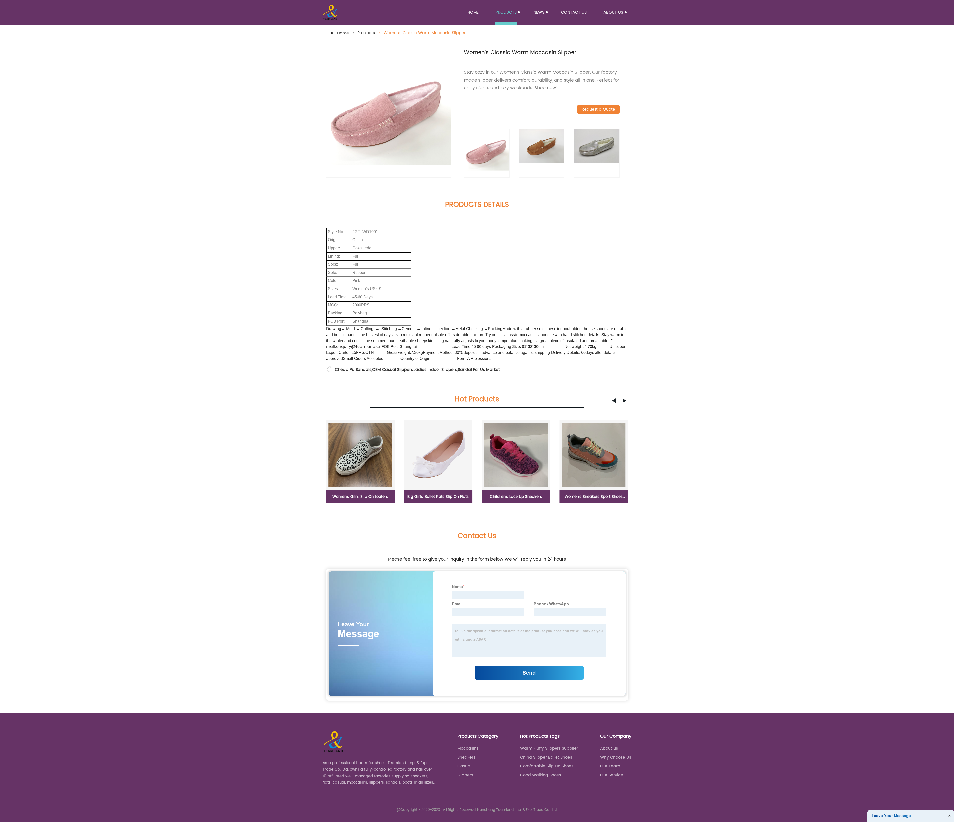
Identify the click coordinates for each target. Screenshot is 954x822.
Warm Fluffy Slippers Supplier (549, 748)
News (538, 12)
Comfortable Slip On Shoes (546, 766)
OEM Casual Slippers (392, 369)
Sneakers (466, 757)
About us (613, 12)
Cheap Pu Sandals (353, 369)
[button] (614, 400)
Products (506, 12)
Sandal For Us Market (479, 369)
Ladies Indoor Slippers (435, 369)
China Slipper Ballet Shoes (546, 757)
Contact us (574, 12)
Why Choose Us (615, 757)
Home (473, 12)
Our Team (610, 766)
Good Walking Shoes (540, 775)
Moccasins (467, 748)
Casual (464, 766)
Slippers (465, 775)
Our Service (611, 775)
